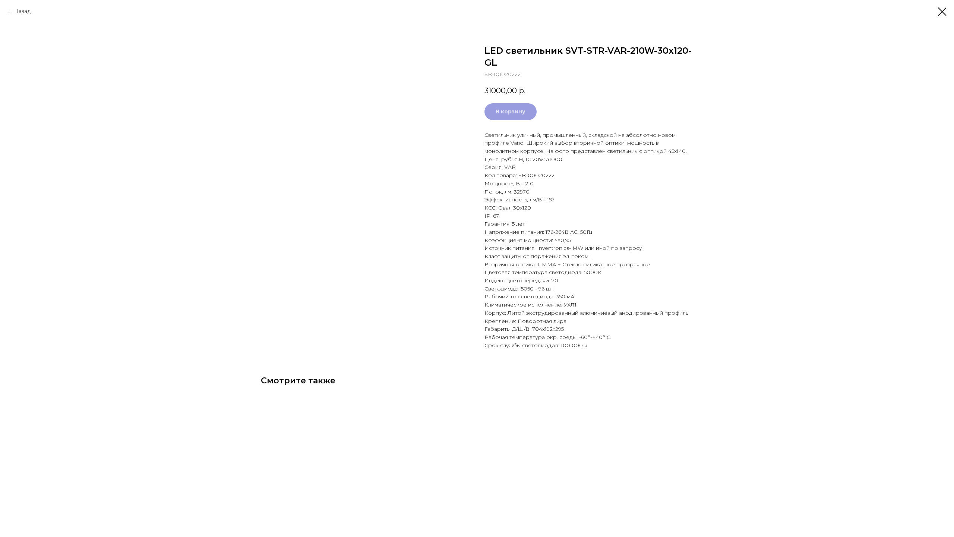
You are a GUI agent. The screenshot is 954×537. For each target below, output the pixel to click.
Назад (22, 11)
